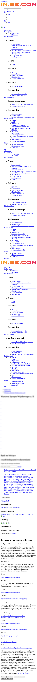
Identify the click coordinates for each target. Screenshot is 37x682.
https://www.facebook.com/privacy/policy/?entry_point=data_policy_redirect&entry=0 (13, 616)
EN (9, 14)
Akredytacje (14, 147)
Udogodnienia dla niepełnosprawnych (22, 136)
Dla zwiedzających (16, 114)
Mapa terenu (15, 123)
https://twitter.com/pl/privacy (9, 642)
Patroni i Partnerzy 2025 (17, 476)
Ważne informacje (20, 477)
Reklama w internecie (17, 78)
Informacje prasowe (17, 144)
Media (6, 143)
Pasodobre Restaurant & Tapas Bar (21, 128)
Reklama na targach (17, 75)
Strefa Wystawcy (9, 11)
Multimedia (14, 35)
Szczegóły (12, 544)
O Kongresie (8, 31)
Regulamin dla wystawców (19, 94)
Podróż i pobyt (8, 118)
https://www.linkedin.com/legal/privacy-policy (14, 598)
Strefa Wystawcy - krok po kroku (20, 52)
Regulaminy (14, 481)
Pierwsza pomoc (16, 139)
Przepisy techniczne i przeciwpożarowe (22, 117)
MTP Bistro (14, 131)
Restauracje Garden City (18, 125)
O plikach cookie (22, 544)
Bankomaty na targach (17, 135)
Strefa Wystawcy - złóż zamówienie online (23, 50)
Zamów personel (16, 57)
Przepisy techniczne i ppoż (19, 95)
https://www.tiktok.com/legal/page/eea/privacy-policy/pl (16, 648)
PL (5, 13)
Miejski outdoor (15, 77)
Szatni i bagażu (15, 115)
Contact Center (15, 74)
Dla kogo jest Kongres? (18, 106)
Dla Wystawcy (8, 36)
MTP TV (14, 72)
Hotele (13, 64)
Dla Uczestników (9, 97)
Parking (24, 484)
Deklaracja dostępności (18, 141)
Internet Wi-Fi (15, 133)
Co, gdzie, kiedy (14, 479)
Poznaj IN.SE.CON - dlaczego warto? (22, 104)
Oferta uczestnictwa (17, 49)
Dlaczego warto (15, 44)
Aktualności (7, 30)
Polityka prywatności (24, 673)
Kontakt (6, 149)
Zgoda (5, 544)
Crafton (14, 533)
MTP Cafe (14, 130)
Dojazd (13, 120)
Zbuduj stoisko (15, 54)
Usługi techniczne (16, 55)
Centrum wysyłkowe (17, 86)
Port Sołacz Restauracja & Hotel (20, 126)
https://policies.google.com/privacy (10, 577)
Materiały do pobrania (17, 146)
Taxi (12, 138)
